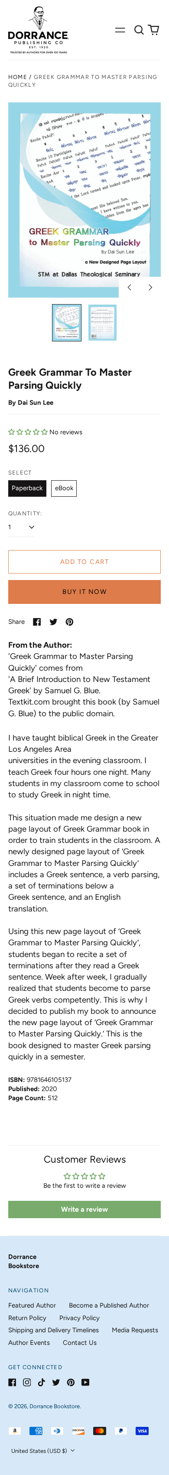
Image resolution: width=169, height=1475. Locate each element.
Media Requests (135, 1330)
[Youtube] (85, 1382)
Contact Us (80, 1343)
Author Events (29, 1343)
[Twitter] (56, 1382)
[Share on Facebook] (37, 622)
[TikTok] (41, 1382)
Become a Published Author (109, 1305)
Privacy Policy (79, 1318)
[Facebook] (12, 1382)
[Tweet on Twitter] (53, 622)
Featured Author (32, 1305)
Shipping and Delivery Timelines (53, 1330)
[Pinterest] (71, 1382)
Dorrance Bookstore (54, 1406)
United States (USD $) (39, 1451)
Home (17, 77)
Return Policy (27, 1318)
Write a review (84, 1209)
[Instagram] (27, 1382)
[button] (139, 30)
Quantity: (25, 513)
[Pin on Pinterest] (69, 622)
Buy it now (84, 592)
